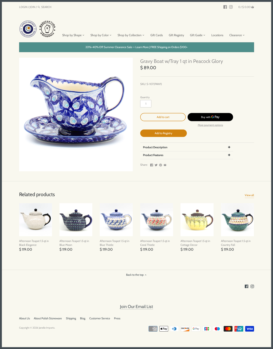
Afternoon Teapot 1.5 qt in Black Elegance (34, 243)
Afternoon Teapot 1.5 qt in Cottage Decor (195, 243)
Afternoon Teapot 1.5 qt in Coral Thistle (155, 243)
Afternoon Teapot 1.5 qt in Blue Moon (74, 243)
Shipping (71, 318)
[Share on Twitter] (156, 164)
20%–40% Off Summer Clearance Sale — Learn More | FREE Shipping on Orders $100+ (136, 47)
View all (249, 195)
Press (117, 318)
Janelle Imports (47, 327)
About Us (24, 318)
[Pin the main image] (160, 164)
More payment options (210, 125)
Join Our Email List (136, 306)
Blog (82, 318)
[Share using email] (165, 164)
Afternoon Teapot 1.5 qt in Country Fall (236, 243)
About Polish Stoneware (48, 318)
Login (23, 7)
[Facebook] (225, 6)
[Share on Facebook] (151, 164)
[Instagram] (231, 6)
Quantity (145, 97)
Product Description (155, 147)
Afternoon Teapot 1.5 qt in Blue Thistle (114, 243)
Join (32, 7)
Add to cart (163, 117)
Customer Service (99, 318)
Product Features (153, 155)
